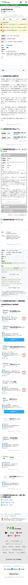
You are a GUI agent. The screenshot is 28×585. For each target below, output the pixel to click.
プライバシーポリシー (5, 549)
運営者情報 (18, 546)
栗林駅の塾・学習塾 (7, 505)
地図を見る (5, 321)
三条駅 (12, 6)
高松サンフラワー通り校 (7, 352)
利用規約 (24, 546)
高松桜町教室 (5, 443)
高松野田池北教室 (6, 462)
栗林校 (3, 332)
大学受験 (20, 532)
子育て (11, 535)
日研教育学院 (9, 45)
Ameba (8, 569)
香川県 (5, 6)
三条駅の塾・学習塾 (7, 500)
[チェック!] (24, 319)
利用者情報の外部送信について (18, 549)
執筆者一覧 (4, 546)
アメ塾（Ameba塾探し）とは (16, 541)
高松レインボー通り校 (7, 316)
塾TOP (2, 6)
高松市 (9, 6)
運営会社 (5, 552)
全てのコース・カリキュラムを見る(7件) (16, 215)
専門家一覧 (11, 546)
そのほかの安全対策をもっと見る (14, 287)
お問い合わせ (11, 552)
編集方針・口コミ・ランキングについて (14, 543)
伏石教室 (4, 481)
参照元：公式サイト (22, 170)
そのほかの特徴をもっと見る (14, 274)
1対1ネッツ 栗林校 (6, 404)
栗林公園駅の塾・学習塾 (8, 502)
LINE (13, 532)
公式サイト (14, 339)
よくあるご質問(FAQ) (20, 552)
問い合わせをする (5, 295)
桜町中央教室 (5, 387)
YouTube (18, 535)
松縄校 (3, 369)
